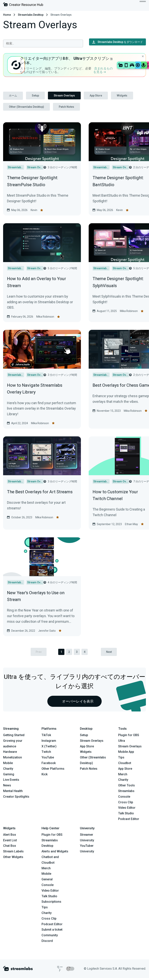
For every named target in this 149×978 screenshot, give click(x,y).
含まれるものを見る (103, 70)
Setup (35, 95)
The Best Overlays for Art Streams (40, 491)
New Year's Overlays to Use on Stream (36, 596)
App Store (96, 95)
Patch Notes (66, 106)
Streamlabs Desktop (30, 14)
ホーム (13, 95)
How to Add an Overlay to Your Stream (36, 282)
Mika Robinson (45, 316)
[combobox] (43, 43)
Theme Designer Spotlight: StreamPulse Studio (32, 181)
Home (7, 14)
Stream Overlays (64, 95)
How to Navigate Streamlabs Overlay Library (34, 388)
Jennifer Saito (47, 630)
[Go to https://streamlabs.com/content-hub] (23, 5)
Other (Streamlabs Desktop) (26, 106)
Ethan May (131, 524)
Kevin (34, 210)
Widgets (122, 95)
